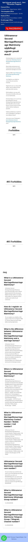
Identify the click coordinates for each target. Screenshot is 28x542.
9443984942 (15, 28)
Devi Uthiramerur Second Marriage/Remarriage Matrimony (13, 74)
